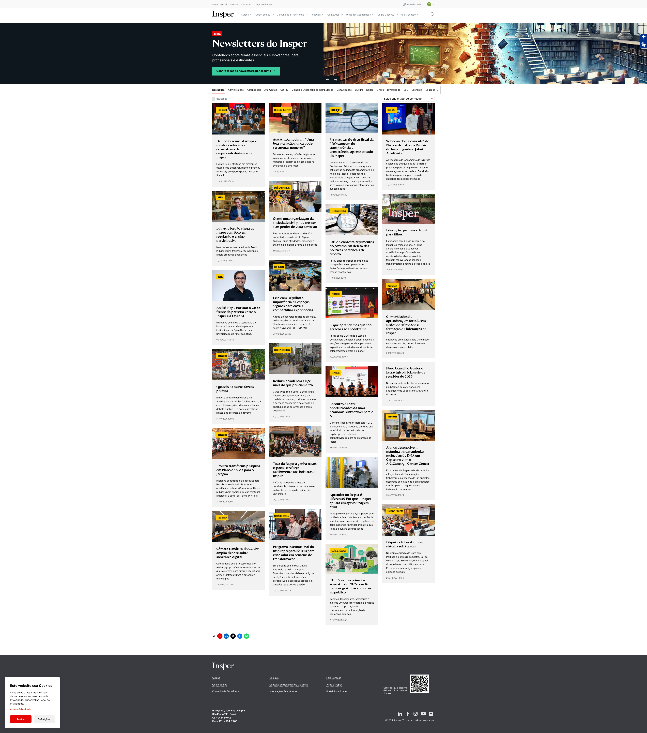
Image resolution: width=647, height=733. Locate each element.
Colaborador (247, 4)
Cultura (359, 89)
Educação (431, 89)
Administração (236, 89)
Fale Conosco (408, 14)
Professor (233, 4)
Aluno (215, 4)
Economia (417, 89)
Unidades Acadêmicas (358, 14)
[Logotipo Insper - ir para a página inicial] (223, 15)
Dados (369, 89)
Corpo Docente (385, 14)
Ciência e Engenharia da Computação (312, 89)
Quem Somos (262, 14)
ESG (406, 89)
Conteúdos (333, 14)
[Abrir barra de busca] (433, 14)
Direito (380, 89)
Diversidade (393, 89)
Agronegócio (254, 89)
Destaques (218, 89)
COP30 (284, 89)
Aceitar (21, 719)
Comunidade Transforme (290, 14)
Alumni (223, 4)
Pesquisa (316, 14)
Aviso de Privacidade (20, 709)
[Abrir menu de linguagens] (431, 4)
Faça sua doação (263, 4)
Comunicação (344, 89)
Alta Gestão (270, 89)
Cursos (245, 14)
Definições (44, 719)
